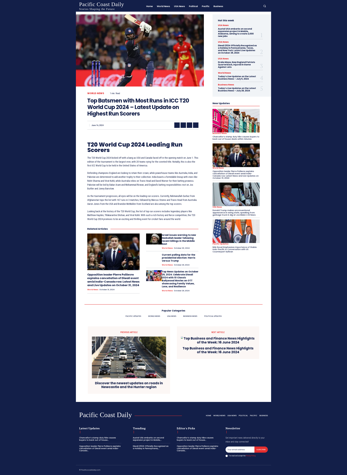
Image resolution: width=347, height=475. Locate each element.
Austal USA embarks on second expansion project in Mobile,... (148, 438)
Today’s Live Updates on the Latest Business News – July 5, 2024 (237, 77)
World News (95, 93)
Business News (226, 85)
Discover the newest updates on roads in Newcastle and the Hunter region (129, 385)
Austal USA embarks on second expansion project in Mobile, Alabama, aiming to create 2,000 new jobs (236, 32)
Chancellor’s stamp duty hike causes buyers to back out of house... (97, 438)
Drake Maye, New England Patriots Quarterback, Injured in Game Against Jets (236, 64)
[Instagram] (241, 470)
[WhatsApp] (195, 125)
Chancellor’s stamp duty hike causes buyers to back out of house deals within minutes (236, 137)
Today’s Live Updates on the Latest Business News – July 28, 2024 (237, 89)
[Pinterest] (189, 125)
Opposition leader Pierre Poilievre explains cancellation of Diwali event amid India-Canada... (100, 448)
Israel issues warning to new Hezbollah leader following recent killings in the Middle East (179, 239)
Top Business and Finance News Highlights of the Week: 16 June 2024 (218, 350)
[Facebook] (177, 125)
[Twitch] (253, 470)
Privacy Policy (250, 456)
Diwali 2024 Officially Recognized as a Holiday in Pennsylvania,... (150, 447)
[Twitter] (183, 125)
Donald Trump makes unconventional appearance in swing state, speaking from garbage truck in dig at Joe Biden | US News (234, 212)
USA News (223, 25)
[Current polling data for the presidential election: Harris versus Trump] (154, 258)
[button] (264, 6)
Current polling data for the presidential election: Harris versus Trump (178, 257)
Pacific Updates (221, 244)
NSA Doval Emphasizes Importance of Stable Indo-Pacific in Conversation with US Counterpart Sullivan (235, 249)
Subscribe (261, 449)
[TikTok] (247, 470)
